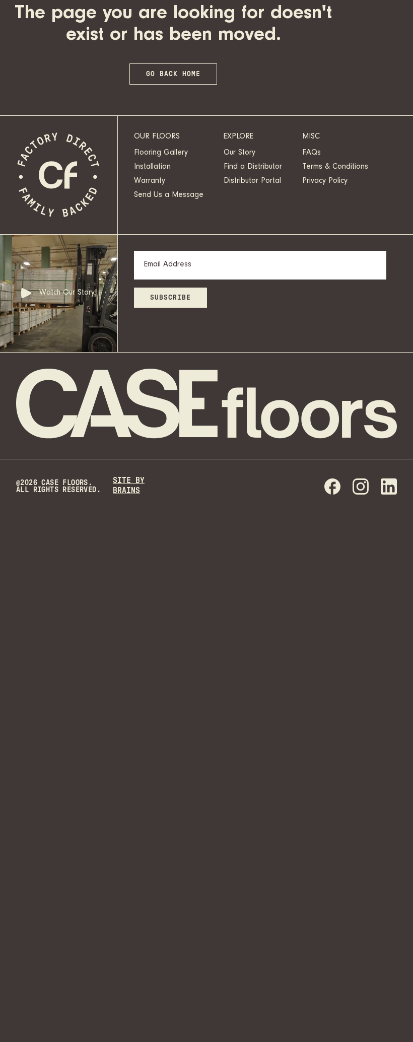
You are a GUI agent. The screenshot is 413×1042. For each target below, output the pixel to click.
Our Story (239, 153)
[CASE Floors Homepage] (59, 175)
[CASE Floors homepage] (206, 405)
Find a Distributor (253, 167)
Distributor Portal (252, 181)
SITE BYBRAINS (129, 485)
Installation (152, 167)
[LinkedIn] (389, 486)
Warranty (149, 181)
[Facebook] (332, 486)
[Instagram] (361, 486)
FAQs (311, 153)
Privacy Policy (325, 181)
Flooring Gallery (161, 153)
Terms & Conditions (335, 167)
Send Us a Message (168, 195)
